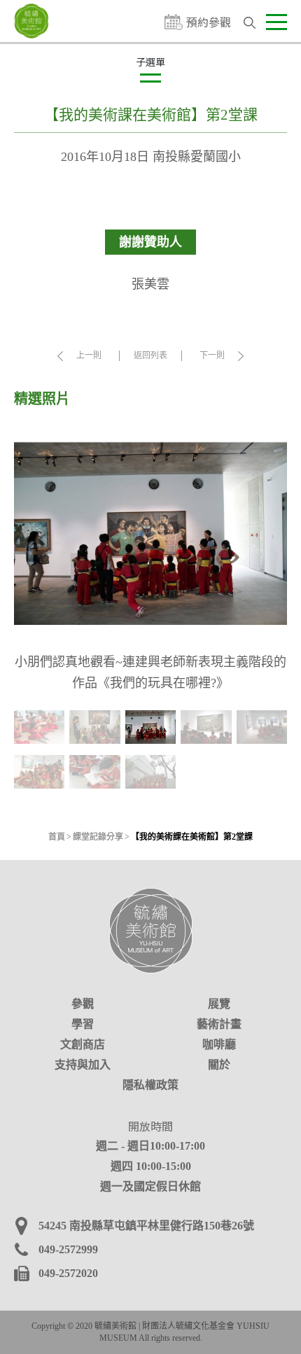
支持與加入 (83, 1065)
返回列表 (150, 355)
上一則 (89, 355)
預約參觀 (208, 22)
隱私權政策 (150, 1085)
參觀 (82, 1004)
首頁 (56, 837)
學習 (82, 1024)
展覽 (219, 1004)
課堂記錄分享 (98, 837)
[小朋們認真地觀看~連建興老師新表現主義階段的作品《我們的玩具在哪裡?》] (150, 533)
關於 (219, 1065)
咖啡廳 (219, 1044)
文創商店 (82, 1044)
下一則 (212, 355)
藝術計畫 (219, 1024)
